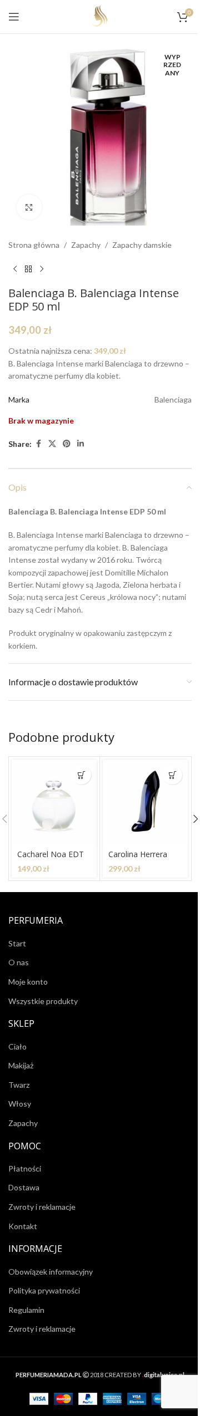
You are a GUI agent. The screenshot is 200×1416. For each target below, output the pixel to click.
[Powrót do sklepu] (28, 269)
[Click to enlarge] (29, 207)
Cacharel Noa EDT (50, 854)
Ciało (17, 1046)
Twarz (18, 1084)
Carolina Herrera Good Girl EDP (137, 859)
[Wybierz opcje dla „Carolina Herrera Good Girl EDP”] (172, 775)
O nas (18, 962)
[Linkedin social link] (80, 443)
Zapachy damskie (142, 244)
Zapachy (86, 244)
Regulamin (26, 1310)
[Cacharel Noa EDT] (54, 802)
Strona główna (33, 244)
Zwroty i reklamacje (42, 1206)
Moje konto (28, 981)
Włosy (19, 1103)
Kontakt (22, 1226)
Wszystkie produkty (43, 1001)
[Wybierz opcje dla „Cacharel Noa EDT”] (81, 775)
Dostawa (23, 1187)
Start (17, 943)
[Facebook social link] (38, 443)
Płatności (24, 1168)
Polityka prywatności (44, 1290)
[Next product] (41, 269)
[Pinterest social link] (66, 443)
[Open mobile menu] (14, 17)
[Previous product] (15, 269)
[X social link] (52, 443)
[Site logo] (100, 16)
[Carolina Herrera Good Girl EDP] (145, 802)
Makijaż (20, 1065)
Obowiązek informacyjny (50, 1271)
